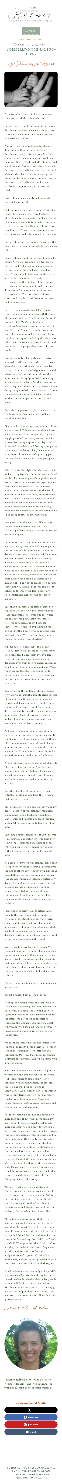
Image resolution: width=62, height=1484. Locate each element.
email (33, 1431)
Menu (33, 30)
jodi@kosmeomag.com (35, 1471)
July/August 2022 (31, 39)
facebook (33, 1417)
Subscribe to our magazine (31, 1474)
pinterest (33, 1424)
